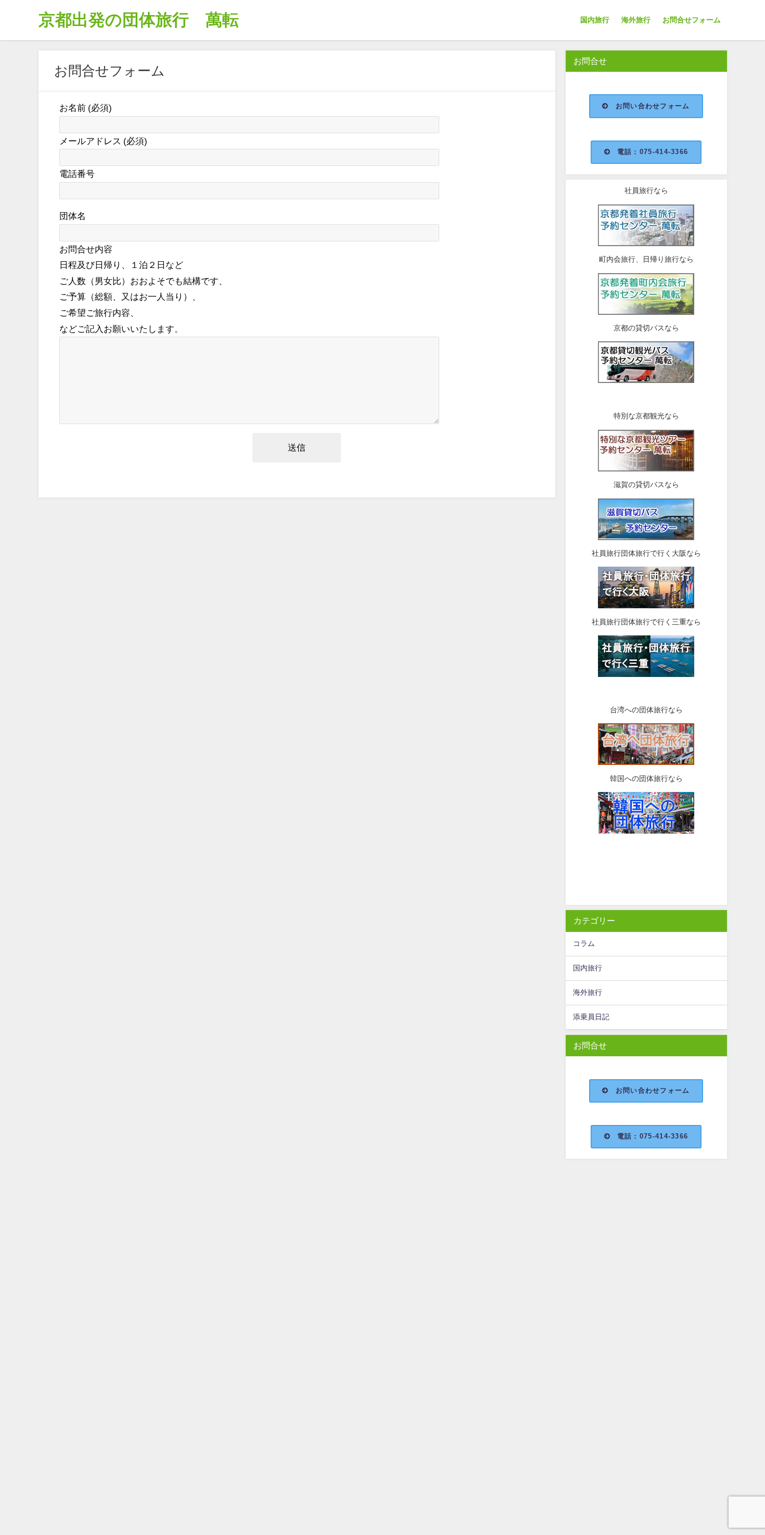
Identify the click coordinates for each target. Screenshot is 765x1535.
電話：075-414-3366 (652, 151)
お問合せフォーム (691, 19)
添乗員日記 (591, 1016)
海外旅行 (636, 19)
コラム (584, 943)
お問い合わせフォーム (653, 106)
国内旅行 (594, 19)
